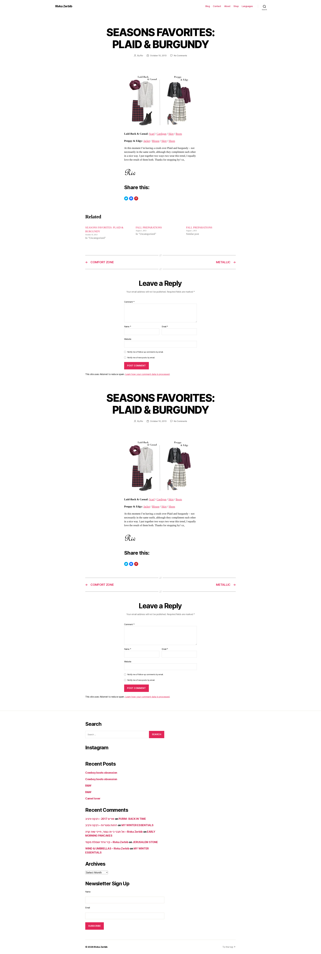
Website (127, 339)
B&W (88, 785)
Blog (207, 6)
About (227, 6)
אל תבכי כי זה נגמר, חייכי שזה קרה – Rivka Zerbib (114, 831)
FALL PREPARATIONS (149, 227)
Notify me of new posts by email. (141, 357)
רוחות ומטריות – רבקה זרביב (101, 825)
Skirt (171, 133)
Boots (179, 133)
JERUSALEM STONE (145, 842)
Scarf (152, 133)
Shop (236, 6)
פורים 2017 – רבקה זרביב (99, 818)
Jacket (146, 141)
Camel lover (92, 798)
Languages (247, 6)
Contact (217, 6)
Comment (129, 302)
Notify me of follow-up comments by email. (145, 352)
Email (165, 327)
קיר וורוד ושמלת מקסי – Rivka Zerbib (106, 842)
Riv (141, 55)
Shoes (172, 141)
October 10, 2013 (158, 55)
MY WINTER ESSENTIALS (137, 825)
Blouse (155, 141)
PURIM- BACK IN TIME (132, 818)
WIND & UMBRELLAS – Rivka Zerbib (107, 848)
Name (127, 327)
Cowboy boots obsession (101, 772)
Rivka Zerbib (63, 6)
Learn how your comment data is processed (147, 374)
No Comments (180, 55)
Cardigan (161, 133)
